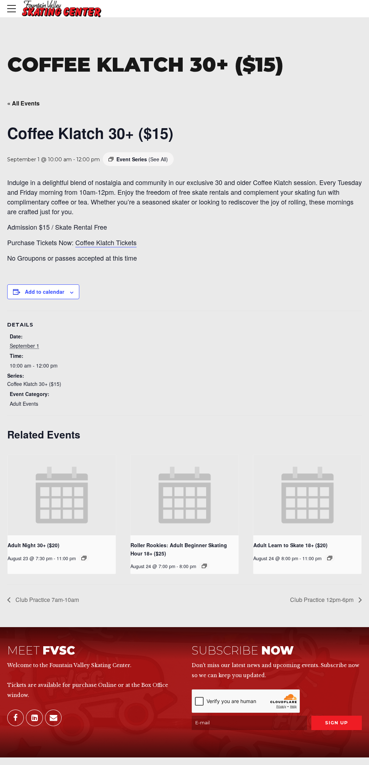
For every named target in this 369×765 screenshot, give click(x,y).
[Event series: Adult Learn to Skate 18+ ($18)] (329, 558)
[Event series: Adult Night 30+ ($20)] (83, 558)
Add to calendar (44, 291)
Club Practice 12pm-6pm (322, 599)
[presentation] (62, 495)
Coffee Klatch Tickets (106, 242)
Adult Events (24, 403)
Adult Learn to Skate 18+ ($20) (290, 545)
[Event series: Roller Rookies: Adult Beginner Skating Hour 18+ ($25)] (204, 566)
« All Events (23, 103)
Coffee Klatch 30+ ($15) (34, 383)
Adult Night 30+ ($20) (33, 545)
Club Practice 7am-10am (46, 599)
